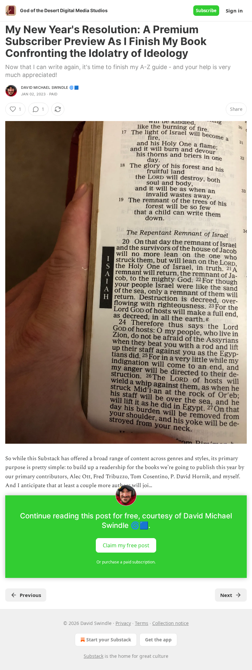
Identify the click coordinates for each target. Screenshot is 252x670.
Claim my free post (126, 545)
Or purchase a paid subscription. (126, 562)
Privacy (123, 623)
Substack (93, 656)
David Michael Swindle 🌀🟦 (50, 87)
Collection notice (170, 623)
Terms (141, 623)
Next (226, 595)
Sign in (234, 10)
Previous (30, 595)
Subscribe (206, 10)
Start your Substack (108, 639)
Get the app (158, 639)
